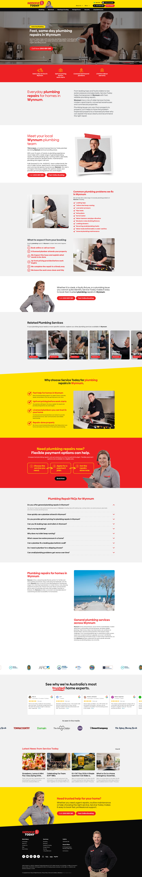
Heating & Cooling (47, 845)
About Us (78, 6)
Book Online (109, 6)
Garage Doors (46, 847)
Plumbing (45, 841)
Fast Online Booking (56, 175)
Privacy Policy (45, 872)
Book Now (61, 478)
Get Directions (65, 850)
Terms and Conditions (52, 872)
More (86, 6)
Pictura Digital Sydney (66, 872)
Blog (23, 847)
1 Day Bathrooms (47, 850)
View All (117, 749)
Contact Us (24, 845)
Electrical (45, 843)
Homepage (24, 841)
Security (45, 849)
